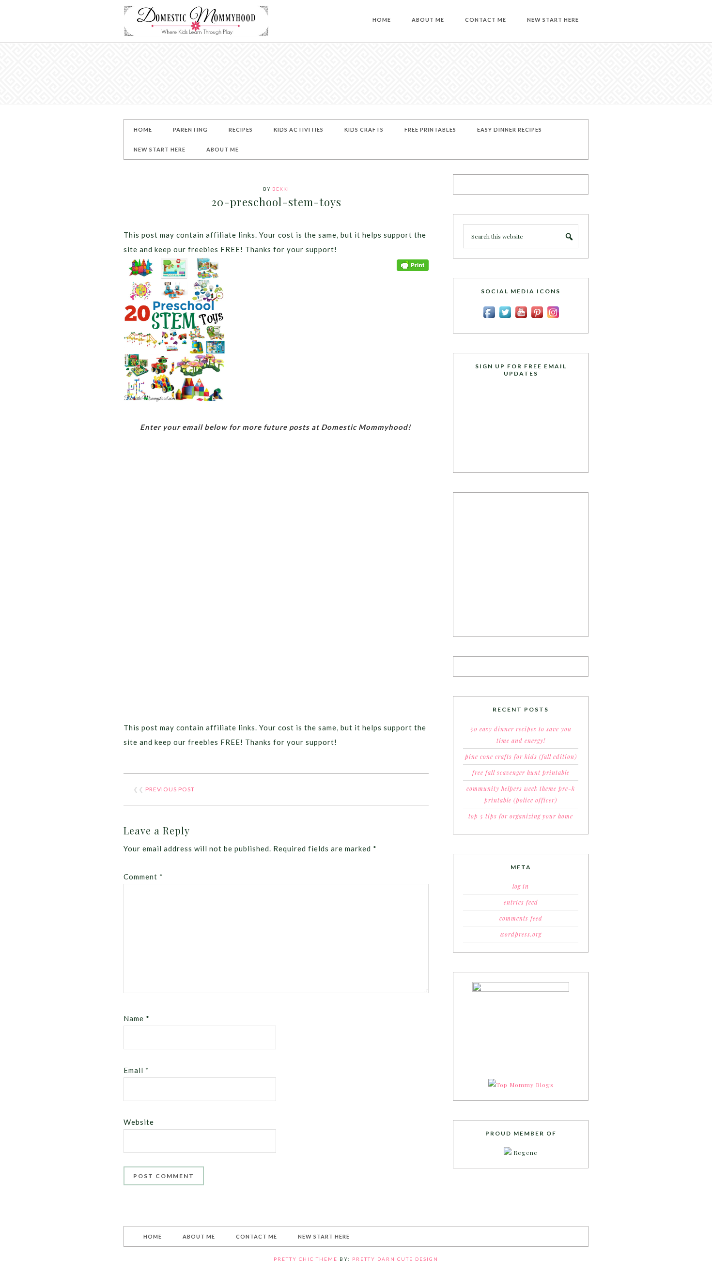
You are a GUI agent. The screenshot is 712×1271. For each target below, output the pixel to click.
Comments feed (520, 918)
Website (139, 1122)
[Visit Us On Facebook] (489, 317)
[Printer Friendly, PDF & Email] (413, 264)
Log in (520, 886)
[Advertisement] (356, 73)
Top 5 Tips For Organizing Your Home (520, 816)
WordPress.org (521, 934)
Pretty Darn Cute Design (395, 1259)
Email (136, 1070)
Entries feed (521, 902)
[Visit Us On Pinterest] (537, 317)
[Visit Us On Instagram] (553, 317)
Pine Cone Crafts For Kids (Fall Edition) (521, 756)
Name (137, 1018)
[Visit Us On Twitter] (505, 317)
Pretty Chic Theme (306, 1259)
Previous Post (170, 789)
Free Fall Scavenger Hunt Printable (521, 772)
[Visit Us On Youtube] (521, 317)
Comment (143, 876)
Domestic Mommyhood (196, 21)
